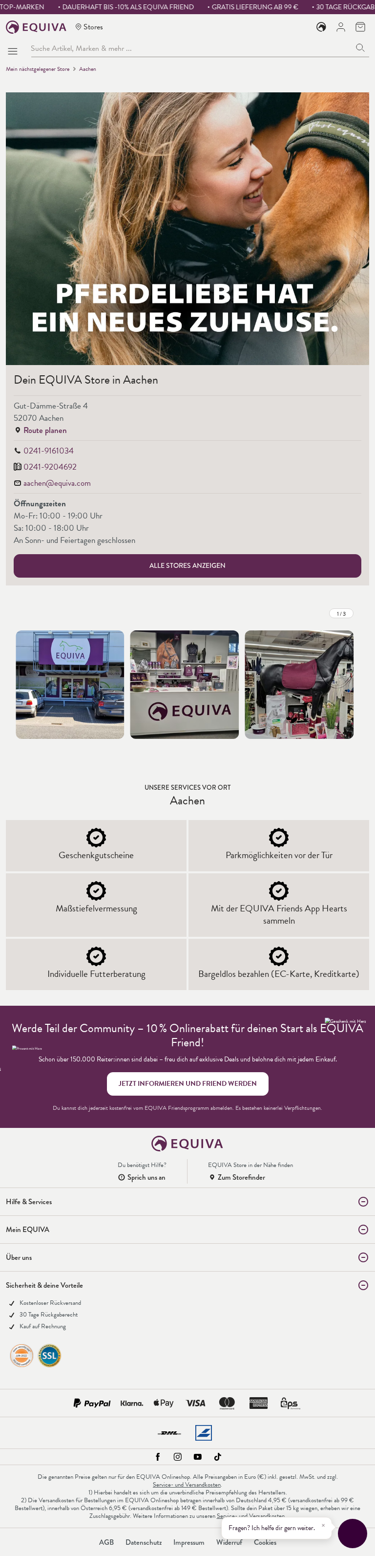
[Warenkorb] (360, 27)
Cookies (265, 1542)
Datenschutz (143, 1542)
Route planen (45, 430)
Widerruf (229, 1542)
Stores (93, 26)
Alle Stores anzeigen (187, 565)
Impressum (189, 1542)
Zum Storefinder (241, 1177)
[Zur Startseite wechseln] (36, 27)
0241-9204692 (50, 467)
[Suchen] (360, 48)
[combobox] (191, 48)
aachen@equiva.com (57, 483)
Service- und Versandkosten (187, 1485)
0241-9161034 (48, 451)
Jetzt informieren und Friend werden (188, 1084)
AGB (106, 1542)
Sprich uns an (146, 1177)
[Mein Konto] (341, 27)
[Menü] (14, 48)
